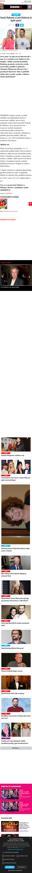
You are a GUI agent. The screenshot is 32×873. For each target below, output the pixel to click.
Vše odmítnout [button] (22, 867)
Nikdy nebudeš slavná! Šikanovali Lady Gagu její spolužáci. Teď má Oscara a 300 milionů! (15, 600)
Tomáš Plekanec (8, 193)
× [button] (30, 838)
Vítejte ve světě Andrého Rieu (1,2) (24, 805)
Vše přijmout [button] (9, 867)
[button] (16, 849)
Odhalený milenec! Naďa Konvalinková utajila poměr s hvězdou (15, 550)
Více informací (22, 847)
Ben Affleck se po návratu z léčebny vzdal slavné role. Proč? (16, 717)
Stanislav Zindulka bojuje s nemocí (12, 671)
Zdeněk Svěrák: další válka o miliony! (12, 693)
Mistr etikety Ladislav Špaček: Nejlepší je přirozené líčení (13, 575)
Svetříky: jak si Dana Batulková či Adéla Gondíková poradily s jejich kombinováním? (14, 742)
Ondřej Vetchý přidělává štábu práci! (12, 648)
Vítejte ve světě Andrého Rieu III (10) (24, 793)
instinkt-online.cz (23, 830)
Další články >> (16, 748)
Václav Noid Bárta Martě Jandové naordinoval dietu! (15, 624)
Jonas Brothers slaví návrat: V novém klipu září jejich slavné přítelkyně (15, 479)
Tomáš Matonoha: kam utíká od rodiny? (10, 287)
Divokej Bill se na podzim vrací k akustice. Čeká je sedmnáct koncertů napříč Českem (24, 825)
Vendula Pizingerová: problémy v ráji (12, 455)
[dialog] (16, 855)
